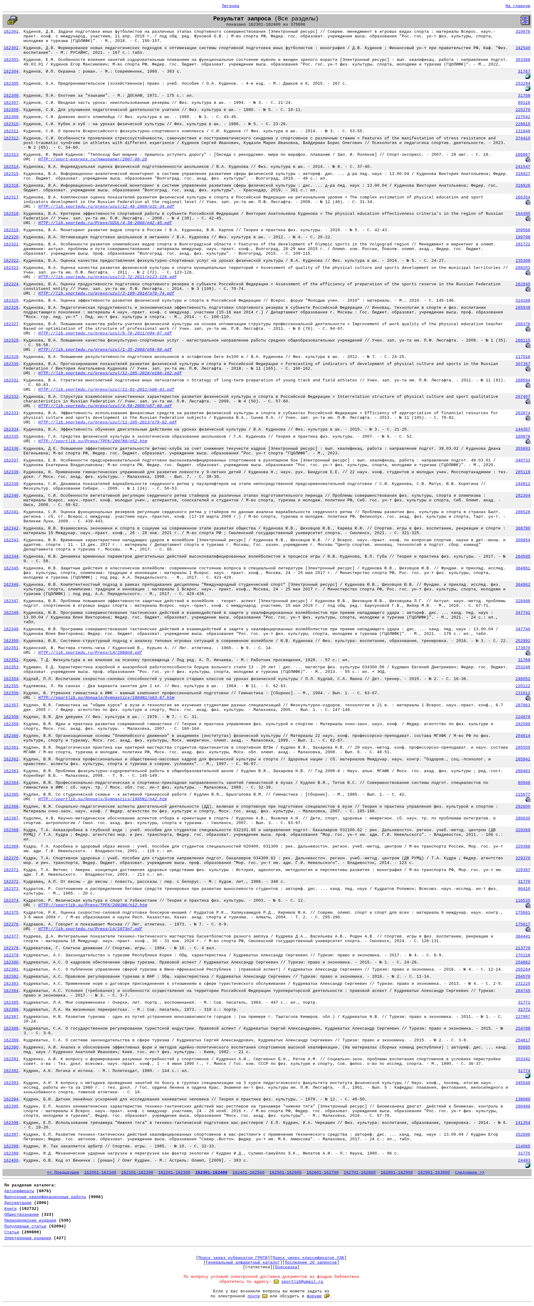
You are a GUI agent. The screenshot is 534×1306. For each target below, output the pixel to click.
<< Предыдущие (63, 1172)
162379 (11, 955)
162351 (11, 648)
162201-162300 (174, 1172)
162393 (11, 1083)
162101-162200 (137, 1172)
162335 (11, 436)
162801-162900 (397, 1172)
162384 (11, 991)
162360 (11, 736)
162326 (11, 307)
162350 (11, 641)
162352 (11, 660)
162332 (11, 396)
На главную (518, 6)
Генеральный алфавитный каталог (243, 1262)
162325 (11, 300)
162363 (11, 771)
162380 (11, 962)
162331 (11, 380)
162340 (11, 495)
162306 (11, 95)
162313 (11, 154)
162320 (11, 237)
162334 (11, 429)
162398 (11, 1146)
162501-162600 (285, 1172)
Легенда (230, 6)
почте (254, 1296)
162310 (11, 124)
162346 (11, 584)
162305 (11, 83)
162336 (11, 448)
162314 (11, 166)
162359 (11, 724)
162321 (11, 244)
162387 (11, 1017)
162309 (11, 117)
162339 (11, 484)
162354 (11, 679)
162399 (11, 1153)
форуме (314, 1296)
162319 (11, 230)
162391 (11, 1059)
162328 (11, 340)
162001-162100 (100, 1172)
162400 (11, 1160)
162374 (11, 900)
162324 (11, 284)
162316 (11, 185)
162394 (11, 1099)
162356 (11, 693)
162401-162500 (248, 1172)
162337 (11, 460)
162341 (11, 512)
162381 (11, 969)
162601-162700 (323, 1172)
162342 (11, 528)
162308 (11, 110)
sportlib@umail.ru (302, 1281)
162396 (11, 1123)
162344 (11, 556)
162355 (11, 686)
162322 (11, 260)
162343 (11, 540)
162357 (11, 705)
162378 (11, 948)
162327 (11, 324)
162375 (11, 912)
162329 (11, 357)
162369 (11, 846)
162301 (11, 31)
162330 (11, 364)
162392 (11, 1071)
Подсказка (286, 1267)
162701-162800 (360, 1172)
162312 (11, 138)
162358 (11, 717)
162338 (11, 472)
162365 (11, 794)
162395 (11, 1106)
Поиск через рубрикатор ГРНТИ (233, 1258)
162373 (11, 889)
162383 (11, 983)
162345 (11, 568)
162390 (11, 1047)
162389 (11, 1040)
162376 (11, 924)
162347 (11, 601)
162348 (11, 612)
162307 (11, 102)
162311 (11, 131)
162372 (11, 881)
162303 (11, 59)
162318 (11, 213)
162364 (11, 783)
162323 (11, 268)
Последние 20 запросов (311, 1262)
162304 (11, 71)
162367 (11, 818)
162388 (11, 1028)
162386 (11, 1009)
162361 (11, 747)
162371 (11, 870)
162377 (11, 936)
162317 (11, 197)
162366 (11, 806)
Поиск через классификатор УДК (308, 1258)
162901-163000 (434, 1172)
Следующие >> (470, 1172)
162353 (11, 667)
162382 (11, 976)
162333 (11, 413)
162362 (11, 759)
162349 (11, 629)
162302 (11, 48)
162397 (11, 1134)
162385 (11, 1002)
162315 (11, 174)
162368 (11, 830)
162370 (11, 858)
